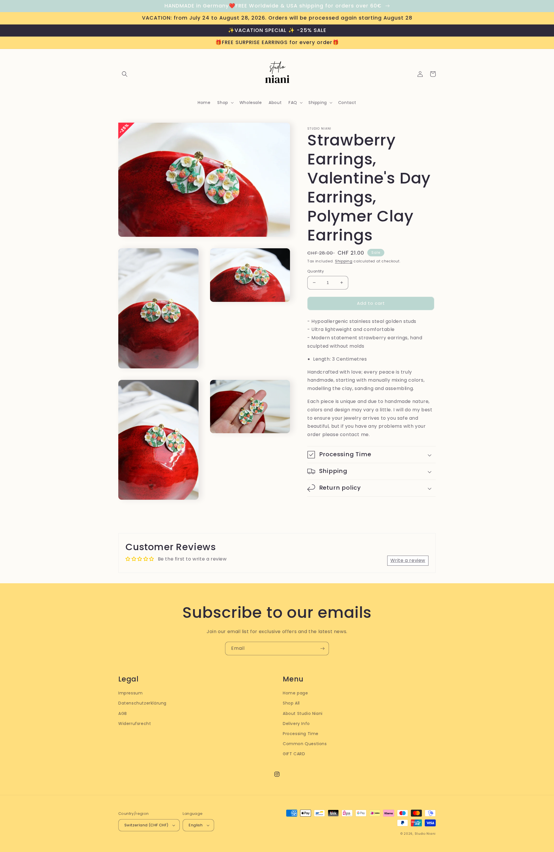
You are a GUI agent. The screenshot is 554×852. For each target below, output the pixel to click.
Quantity (315, 271)
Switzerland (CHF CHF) (146, 825)
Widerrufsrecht (134, 723)
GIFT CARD (294, 754)
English (196, 825)
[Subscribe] (322, 648)
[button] (124, 74)
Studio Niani (425, 834)
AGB (122, 713)
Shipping (344, 261)
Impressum (130, 693)
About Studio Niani (303, 713)
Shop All (291, 703)
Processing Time (301, 733)
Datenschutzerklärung (142, 703)
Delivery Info (296, 723)
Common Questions (305, 744)
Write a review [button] (407, 560)
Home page (295, 693)
